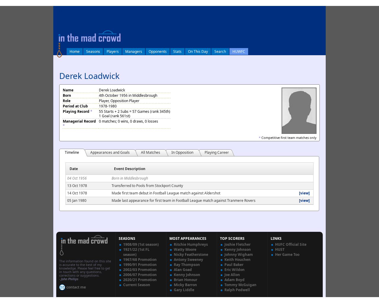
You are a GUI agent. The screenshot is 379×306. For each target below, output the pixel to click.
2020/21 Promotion (140, 279)
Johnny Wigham (238, 254)
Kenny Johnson (187, 274)
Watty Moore (185, 249)
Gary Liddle (184, 289)
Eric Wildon (234, 269)
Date (74, 168)
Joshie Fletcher (237, 244)
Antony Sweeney (188, 259)
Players (113, 51)
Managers (133, 51)
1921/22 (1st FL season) (136, 252)
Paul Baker (233, 264)
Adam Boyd (234, 279)
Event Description (129, 168)
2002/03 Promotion (140, 269)
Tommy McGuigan (240, 284)
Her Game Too (287, 254)
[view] (304, 193)
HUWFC (238, 51)
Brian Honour (185, 279)
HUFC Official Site (290, 244)
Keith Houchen (237, 259)
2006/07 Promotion (140, 274)
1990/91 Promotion (140, 264)
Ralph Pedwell (237, 289)
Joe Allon (232, 274)
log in (60, 9)
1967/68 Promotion (140, 259)
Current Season (136, 284)
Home (75, 51)
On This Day (198, 51)
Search (220, 51)
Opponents (158, 51)
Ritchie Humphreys (191, 244)
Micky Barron (185, 284)
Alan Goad (183, 269)
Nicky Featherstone (191, 254)
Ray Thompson (187, 264)
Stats (177, 51)
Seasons (93, 51)
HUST (280, 249)
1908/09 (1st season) (141, 244)
